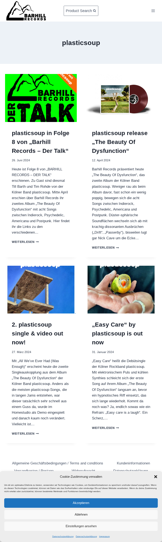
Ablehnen (81, 514)
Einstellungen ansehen (81, 526)
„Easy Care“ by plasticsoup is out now (117, 333)
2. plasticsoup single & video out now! (37, 333)
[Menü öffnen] (153, 10)
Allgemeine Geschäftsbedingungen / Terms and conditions (57, 463)
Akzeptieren (81, 503)
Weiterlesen (25, 242)
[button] (156, 477)
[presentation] (41, 98)
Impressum (104, 536)
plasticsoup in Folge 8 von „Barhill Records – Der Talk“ (40, 142)
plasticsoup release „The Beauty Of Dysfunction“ (120, 142)
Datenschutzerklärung (63, 536)
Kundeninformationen (133, 463)
